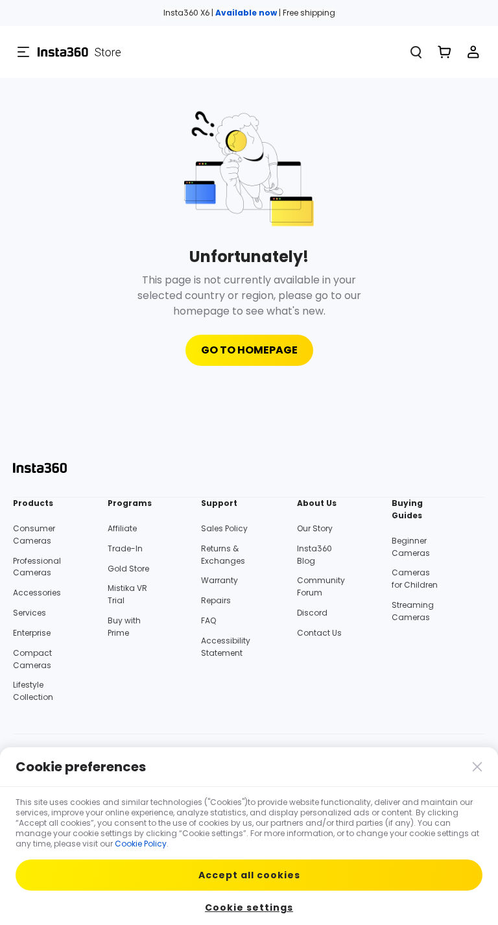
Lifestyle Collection (33, 691)
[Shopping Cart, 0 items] (445, 52)
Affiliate (122, 528)
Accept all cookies (249, 875)
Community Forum (321, 586)
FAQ (208, 620)
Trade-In (125, 548)
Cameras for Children (415, 578)
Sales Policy (224, 528)
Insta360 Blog (314, 554)
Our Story (315, 528)
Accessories (37, 592)
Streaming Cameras (413, 611)
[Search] (416, 52)
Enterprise (32, 632)
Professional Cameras (37, 567)
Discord (312, 612)
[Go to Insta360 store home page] (223, 51)
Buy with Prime (124, 626)
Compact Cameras (32, 659)
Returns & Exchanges (223, 554)
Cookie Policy (141, 843)
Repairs (216, 600)
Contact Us (319, 632)
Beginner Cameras (411, 547)
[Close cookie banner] (475, 765)
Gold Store (128, 568)
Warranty (219, 580)
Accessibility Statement (225, 646)
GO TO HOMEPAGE (249, 349)
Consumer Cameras (34, 534)
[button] (23, 51)
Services (29, 612)
